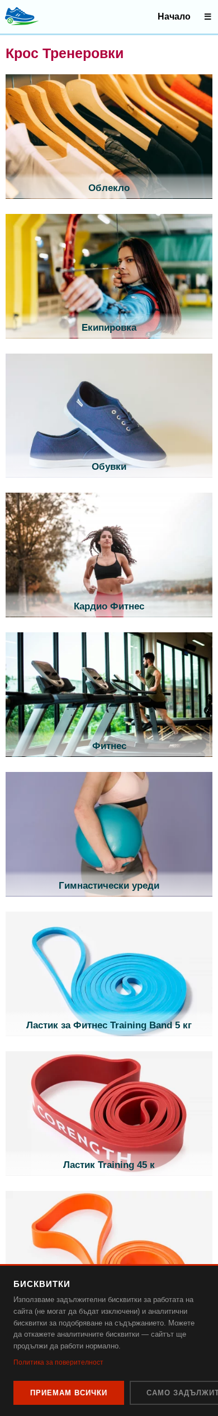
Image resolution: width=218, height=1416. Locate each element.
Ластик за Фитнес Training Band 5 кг (109, 1025)
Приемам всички (68, 1393)
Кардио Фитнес (109, 606)
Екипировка (109, 327)
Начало (174, 16)
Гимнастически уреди (109, 885)
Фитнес (109, 746)
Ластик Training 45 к (109, 1165)
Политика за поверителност (58, 1362)
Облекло (109, 188)
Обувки (109, 466)
